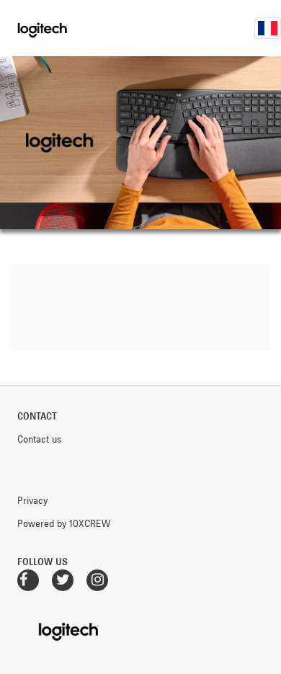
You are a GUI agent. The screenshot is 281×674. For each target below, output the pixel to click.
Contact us (39, 439)
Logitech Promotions (63, 28)
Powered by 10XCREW (63, 523)
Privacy (32, 500)
